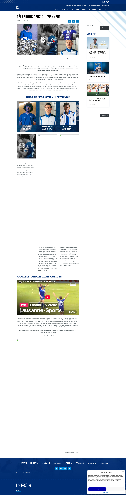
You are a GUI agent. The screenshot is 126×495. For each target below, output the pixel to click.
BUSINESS (84, 9)
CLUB (100, 9)
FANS (72, 9)
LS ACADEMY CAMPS (86, 5)
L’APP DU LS (79, 5)
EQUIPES (57, 9)
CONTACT (107, 9)
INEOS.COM (18, 490)
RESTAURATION (92, 9)
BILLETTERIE (65, 9)
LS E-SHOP (74, 5)
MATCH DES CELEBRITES (95, 5)
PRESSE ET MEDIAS (105, 5)
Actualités (68, 5)
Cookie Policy (105, 492)
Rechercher (90, 25)
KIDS (77, 9)
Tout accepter (97, 489)
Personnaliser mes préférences (115, 489)
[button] (123, 472)
